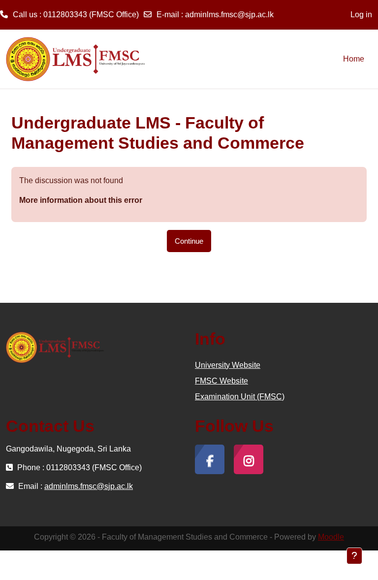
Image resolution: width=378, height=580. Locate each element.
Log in (361, 14)
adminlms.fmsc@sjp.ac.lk (229, 14)
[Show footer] (354, 556)
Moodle (331, 537)
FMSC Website (221, 381)
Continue (189, 241)
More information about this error (80, 200)
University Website (227, 365)
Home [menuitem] (353, 59)
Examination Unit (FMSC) (239, 396)
